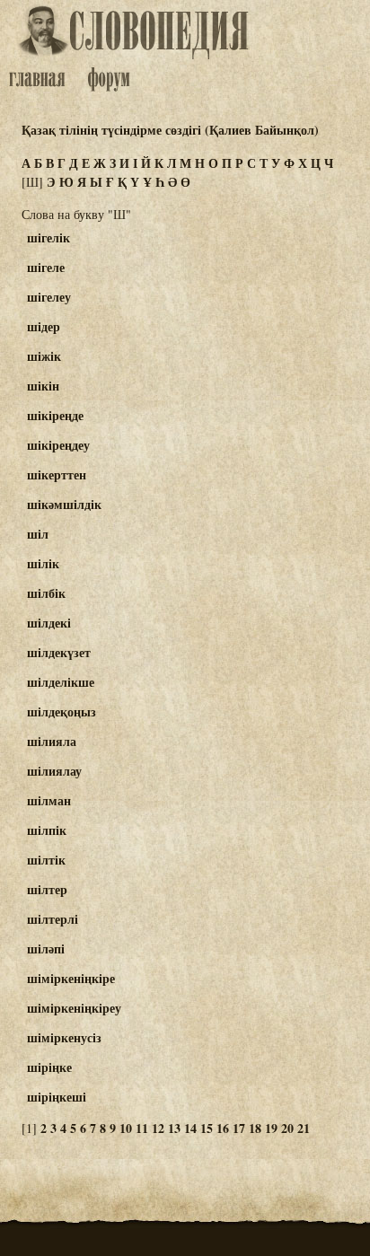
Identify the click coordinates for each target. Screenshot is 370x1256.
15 (206, 1128)
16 (222, 1128)
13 (174, 1128)
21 (303, 1128)
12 (158, 1128)
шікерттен (56, 474)
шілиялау (54, 770)
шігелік (48, 237)
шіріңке (49, 1067)
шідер (43, 326)
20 (287, 1128)
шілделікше (60, 681)
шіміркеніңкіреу (74, 1007)
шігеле (46, 267)
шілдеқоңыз (61, 711)
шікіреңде (55, 415)
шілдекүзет (59, 652)
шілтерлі (52, 918)
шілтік (46, 859)
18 (255, 1128)
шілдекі (49, 622)
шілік (43, 563)
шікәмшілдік (64, 504)
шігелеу (49, 296)
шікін (43, 385)
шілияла (51, 741)
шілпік (46, 830)
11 (142, 1128)
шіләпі (46, 948)
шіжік (44, 356)
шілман (49, 800)
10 (125, 1128)
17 (239, 1128)
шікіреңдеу (58, 444)
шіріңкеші (56, 1096)
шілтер (47, 889)
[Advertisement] (302, 306)
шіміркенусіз (64, 1037)
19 (271, 1128)
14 (190, 1128)
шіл (37, 533)
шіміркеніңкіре (71, 978)
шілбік (46, 593)
